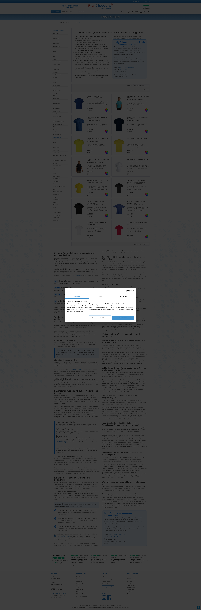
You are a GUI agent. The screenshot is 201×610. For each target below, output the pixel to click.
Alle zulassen (123, 317)
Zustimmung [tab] (76, 296)
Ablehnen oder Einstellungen (99, 317)
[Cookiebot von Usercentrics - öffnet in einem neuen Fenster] (127, 291)
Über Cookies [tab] (124, 296)
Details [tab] (100, 296)
